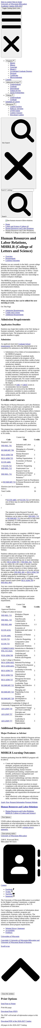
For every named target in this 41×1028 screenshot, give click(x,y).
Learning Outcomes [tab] (12, 260)
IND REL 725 (6, 620)
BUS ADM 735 (7, 458)
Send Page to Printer (8, 1004)
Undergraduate (15, 84)
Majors (12, 63)
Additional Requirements (14, 315)
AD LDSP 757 (6, 714)
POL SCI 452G (7, 651)
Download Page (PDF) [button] (9, 1011)
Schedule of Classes (12, 102)
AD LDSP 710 (6, 709)
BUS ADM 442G (7, 662)
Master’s (13, 69)
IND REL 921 (26, 562)
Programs (9, 61)
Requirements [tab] (10, 258)
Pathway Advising (16, 109)
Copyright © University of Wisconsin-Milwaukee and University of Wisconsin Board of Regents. (20, 941)
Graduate (13, 86)
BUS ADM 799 (13, 562)
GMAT (25, 385)
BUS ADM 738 (7, 455)
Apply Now (5, 802)
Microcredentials (16, 77)
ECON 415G (6, 630)
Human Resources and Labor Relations (19, 228)
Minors (12, 65)
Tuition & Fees (15, 91)
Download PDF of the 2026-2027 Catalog (16, 1021)
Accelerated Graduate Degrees (21, 71)
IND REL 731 (6, 474)
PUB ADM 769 (7, 655)
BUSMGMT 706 (7, 450)
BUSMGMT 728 (7, 699)
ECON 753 (7, 466)
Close (8, 833)
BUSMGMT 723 (7, 692)
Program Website (31, 802)
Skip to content (6, 2)
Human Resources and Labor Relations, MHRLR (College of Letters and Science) (20, 812)
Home (7, 224)
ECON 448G (6, 462)
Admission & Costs (12, 82)
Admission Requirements (14, 310)
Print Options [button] (6, 817)
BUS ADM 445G (7, 666)
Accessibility (10, 930)
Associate (13, 67)
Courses (8, 79)
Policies (9, 95)
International (14, 88)
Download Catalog (17, 115)
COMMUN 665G (7, 648)
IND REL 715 (6, 615)
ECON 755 (5, 644)
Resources (9, 104)
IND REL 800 (6, 624)
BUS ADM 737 (7, 680)
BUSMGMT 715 (7, 685)
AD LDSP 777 (6, 721)
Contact (3, 885)
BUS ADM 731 (7, 671)
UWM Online (15, 111)
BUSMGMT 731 (9, 482)
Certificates (14, 75)
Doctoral (13, 73)
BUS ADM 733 (7, 675)
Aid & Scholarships (17, 93)
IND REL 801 (19, 572)
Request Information (17, 802)
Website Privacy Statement (15, 928)
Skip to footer (17, 2)
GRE (18, 385)
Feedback (8, 932)
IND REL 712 (6, 468)
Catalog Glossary (16, 113)
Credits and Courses (12, 313)
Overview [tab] (9, 256)
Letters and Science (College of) (17, 226)
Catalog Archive (16, 107)
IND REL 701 (6, 446)
